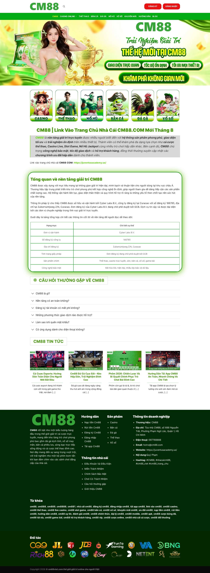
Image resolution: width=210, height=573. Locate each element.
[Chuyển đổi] (33, 294)
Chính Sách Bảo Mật (95, 473)
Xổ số (113, 442)
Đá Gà (103, 16)
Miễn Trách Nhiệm (94, 468)
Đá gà (113, 432)
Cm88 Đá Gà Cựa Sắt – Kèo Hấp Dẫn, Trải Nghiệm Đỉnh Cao (85, 376)
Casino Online (67, 16)
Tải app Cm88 (92, 446)
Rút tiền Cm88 (92, 427)
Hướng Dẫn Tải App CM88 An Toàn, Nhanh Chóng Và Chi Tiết (163, 376)
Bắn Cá (94, 16)
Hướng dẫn (144, 16)
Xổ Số (119, 16)
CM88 (55, 16)
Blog (155, 16)
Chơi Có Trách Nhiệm (96, 478)
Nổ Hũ (112, 16)
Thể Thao (84, 16)
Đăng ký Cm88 (92, 432)
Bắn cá (113, 427)
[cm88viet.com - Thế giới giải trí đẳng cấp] (44, 6)
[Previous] (29, 376)
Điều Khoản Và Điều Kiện (97, 463)
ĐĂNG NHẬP (171, 6)
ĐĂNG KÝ (152, 6)
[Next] (180, 376)
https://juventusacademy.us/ (162, 449)
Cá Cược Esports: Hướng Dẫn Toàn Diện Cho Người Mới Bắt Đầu (47, 376)
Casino (114, 422)
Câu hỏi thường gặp (95, 483)
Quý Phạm (152, 454)
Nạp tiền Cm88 (92, 422)
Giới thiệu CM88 (93, 488)
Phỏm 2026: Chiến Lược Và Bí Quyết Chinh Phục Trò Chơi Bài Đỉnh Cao (124, 376)
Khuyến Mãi (130, 16)
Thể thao (115, 437)
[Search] (64, 6)
